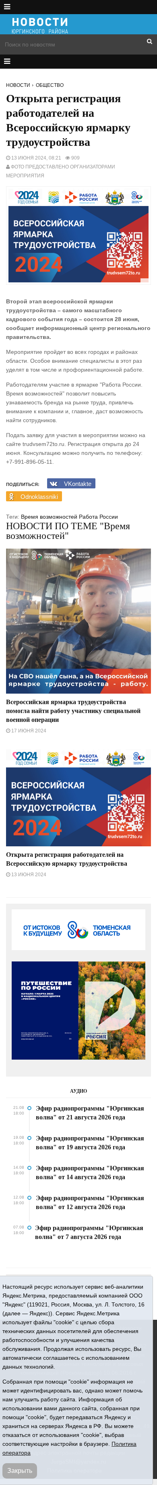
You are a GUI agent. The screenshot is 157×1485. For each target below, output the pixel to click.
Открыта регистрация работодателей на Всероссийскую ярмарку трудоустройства (66, 859)
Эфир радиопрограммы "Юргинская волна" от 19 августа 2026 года (90, 1143)
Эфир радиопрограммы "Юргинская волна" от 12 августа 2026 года (90, 1202)
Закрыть (19, 1470)
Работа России (98, 516)
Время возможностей (49, 516)
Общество (50, 85)
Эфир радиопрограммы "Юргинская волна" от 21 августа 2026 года (90, 1113)
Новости (18, 85)
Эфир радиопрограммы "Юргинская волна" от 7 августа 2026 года (89, 1232)
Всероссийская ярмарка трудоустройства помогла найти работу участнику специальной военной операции (73, 710)
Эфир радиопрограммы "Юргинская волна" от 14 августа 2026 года (90, 1172)
